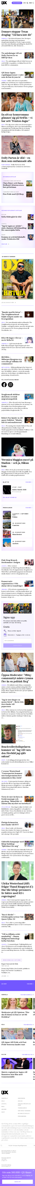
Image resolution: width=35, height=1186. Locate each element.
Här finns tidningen (24, 1110)
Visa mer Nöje (28, 1024)
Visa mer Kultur (27, 1054)
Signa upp (17, 1181)
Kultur (3, 214)
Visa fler (4, 244)
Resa (2, 1106)
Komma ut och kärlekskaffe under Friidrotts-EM (13, 238)
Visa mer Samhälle (26, 994)
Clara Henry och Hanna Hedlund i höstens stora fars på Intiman (13, 185)
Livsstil (3, 223)
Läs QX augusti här (7, 302)
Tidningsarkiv (22, 1108)
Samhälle (4, 1098)
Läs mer (3, 976)
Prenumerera (17, 3)
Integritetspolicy (24, 1113)
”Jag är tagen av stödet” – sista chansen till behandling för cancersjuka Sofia (13, 228)
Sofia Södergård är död (11, 217)
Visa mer (28, 482)
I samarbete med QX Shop (11, 192)
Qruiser (3, 1109)
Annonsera (21, 1098)
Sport (3, 234)
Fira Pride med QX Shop (13, 194)
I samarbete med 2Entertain (12, 181)
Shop (3, 1112)
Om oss (20, 1101)
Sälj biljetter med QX (10, 497)
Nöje (2, 1101)
